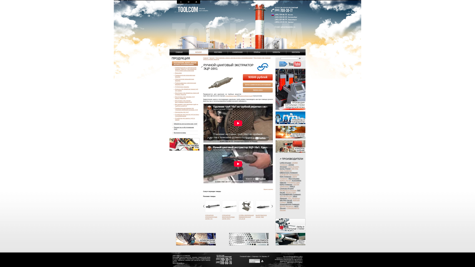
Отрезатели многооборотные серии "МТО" (228, 217)
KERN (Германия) (286, 184)
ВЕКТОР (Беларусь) (287, 206)
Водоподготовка (180, 133)
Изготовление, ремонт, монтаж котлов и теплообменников (185, 63)
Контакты (296, 52)
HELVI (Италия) (293, 178)
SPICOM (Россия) (286, 196)
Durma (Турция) (285, 169)
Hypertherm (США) (293, 182)
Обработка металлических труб (185, 124)
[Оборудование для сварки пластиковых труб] (184, 150)
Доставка (218, 52)
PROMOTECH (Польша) (288, 190)
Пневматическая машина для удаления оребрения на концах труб (186, 109)
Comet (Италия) (293, 167)
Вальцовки (178, 73)
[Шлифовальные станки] (196, 245)
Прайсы (257, 52)
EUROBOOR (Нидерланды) (289, 175)
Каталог (198, 52)
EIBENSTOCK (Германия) (289, 173)
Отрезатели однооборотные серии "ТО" (211, 217)
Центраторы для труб (182, 112)
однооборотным (231, 96)
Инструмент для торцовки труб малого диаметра (185, 97)
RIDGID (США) (291, 192)
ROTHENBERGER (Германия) (290, 194)
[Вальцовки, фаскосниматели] (249, 245)
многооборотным (246, 96)
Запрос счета (257, 90)
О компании (237, 52)
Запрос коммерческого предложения (258, 84)
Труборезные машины (182, 87)
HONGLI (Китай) (285, 180)
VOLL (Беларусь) (294, 198)
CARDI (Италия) (285, 163)
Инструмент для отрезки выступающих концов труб (183, 101)
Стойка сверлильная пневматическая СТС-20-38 (246, 217)
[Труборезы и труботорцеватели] (290, 123)
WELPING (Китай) (286, 200)
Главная (179, 52)
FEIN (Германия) (285, 177)
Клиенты (276, 52)
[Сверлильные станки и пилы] (290, 230)
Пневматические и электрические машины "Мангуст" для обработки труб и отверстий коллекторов (185, 69)
